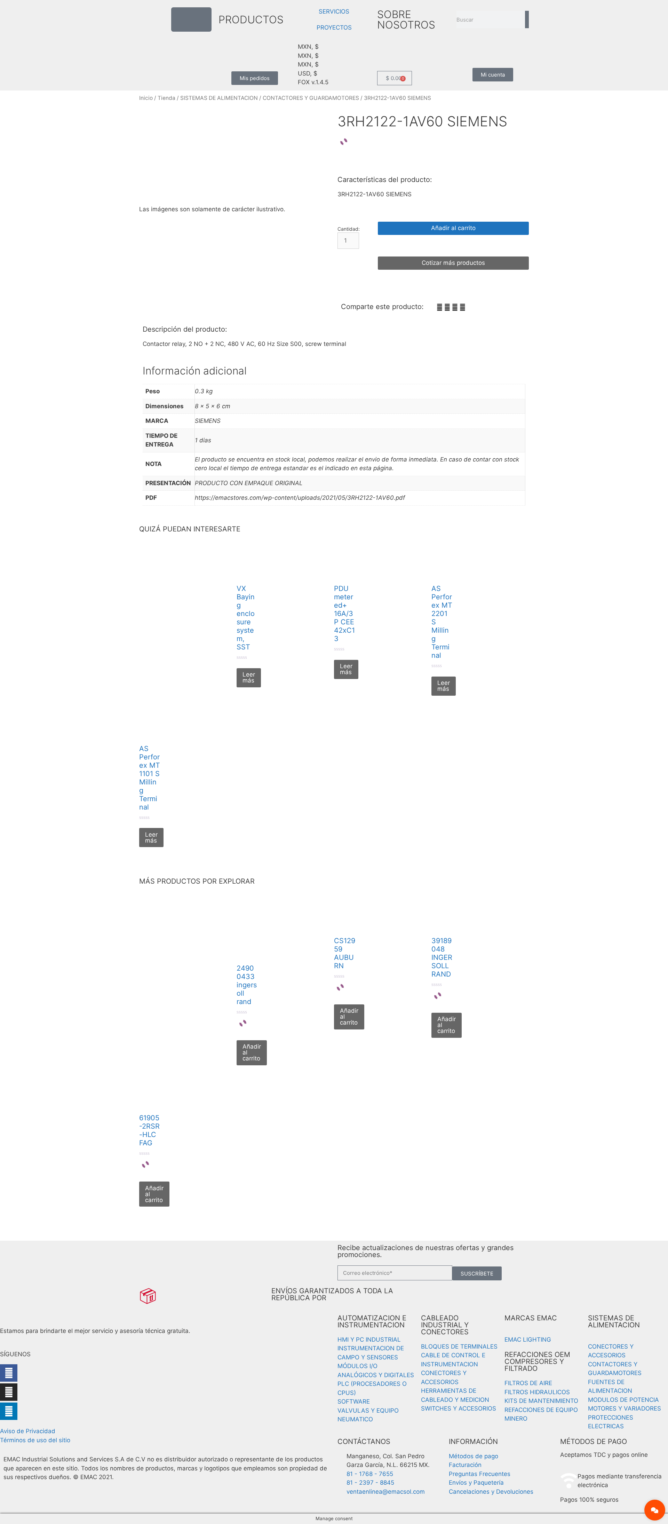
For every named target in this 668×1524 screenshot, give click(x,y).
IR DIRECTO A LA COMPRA (453, 245)
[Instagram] (8, 1392)
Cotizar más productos (453, 262)
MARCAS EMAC (530, 1318)
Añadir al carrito (453, 227)
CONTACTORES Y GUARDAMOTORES (311, 98)
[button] (440, 307)
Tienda (166, 98)
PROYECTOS (334, 27)
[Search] (527, 19)
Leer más (248, 677)
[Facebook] (8, 1373)
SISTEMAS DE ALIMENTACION (219, 98)
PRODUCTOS (251, 19)
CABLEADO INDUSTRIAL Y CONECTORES (445, 1325)
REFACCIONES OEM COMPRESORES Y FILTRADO (537, 1361)
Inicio (146, 98)
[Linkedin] (8, 1411)
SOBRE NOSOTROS (406, 19)
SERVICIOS (334, 11)
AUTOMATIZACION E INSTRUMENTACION (371, 1321)
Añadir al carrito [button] (251, 1052)
